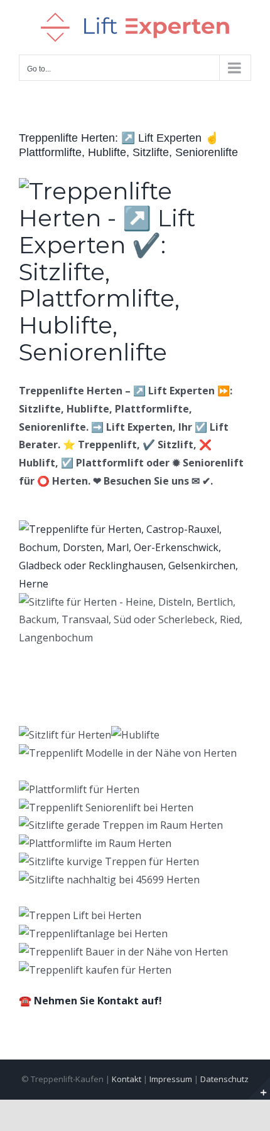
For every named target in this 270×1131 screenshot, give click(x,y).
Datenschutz (224, 1079)
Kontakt (126, 1079)
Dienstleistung (192, 706)
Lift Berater (81, 706)
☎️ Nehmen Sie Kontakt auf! (90, 1000)
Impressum (170, 1079)
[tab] (81, 706)
